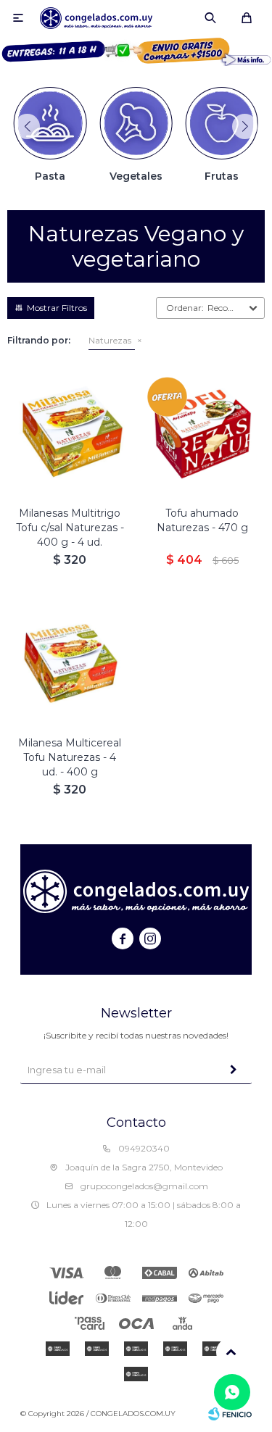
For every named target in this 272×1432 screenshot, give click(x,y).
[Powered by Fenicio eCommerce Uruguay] (230, 1414)
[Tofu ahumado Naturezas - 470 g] (202, 432)
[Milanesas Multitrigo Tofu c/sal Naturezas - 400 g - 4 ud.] (70, 432)
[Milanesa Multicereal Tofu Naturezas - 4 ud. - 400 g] (70, 662)
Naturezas (109, 340)
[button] (210, 18)
